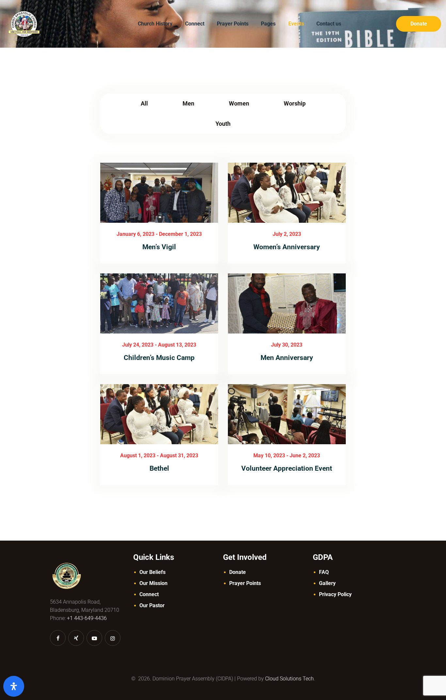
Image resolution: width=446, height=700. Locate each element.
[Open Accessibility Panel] (13, 686)
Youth (223, 123)
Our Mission (153, 583)
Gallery (327, 583)
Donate (237, 572)
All (144, 103)
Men (188, 103)
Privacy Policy (335, 594)
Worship (295, 103)
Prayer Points (245, 583)
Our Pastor (152, 605)
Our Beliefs (152, 572)
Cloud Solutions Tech (289, 679)
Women (239, 103)
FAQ (324, 572)
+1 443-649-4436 (87, 618)
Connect (149, 594)
